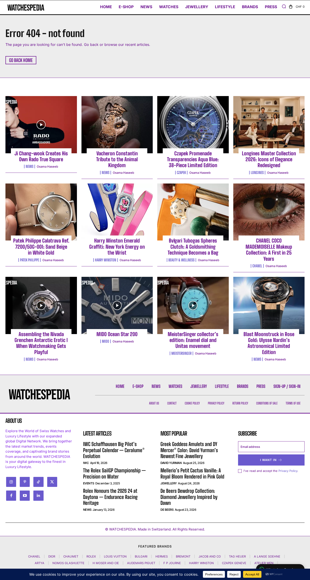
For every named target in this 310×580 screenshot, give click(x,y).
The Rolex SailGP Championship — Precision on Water (114, 473)
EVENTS (88, 483)
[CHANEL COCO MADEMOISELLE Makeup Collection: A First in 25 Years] (269, 212)
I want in (268, 460)
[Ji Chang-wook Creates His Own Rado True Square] (41, 124)
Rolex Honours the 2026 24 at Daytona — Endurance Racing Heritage (110, 497)
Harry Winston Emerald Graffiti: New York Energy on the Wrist (117, 247)
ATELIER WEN (263, 563)
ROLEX (91, 556)
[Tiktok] (38, 482)
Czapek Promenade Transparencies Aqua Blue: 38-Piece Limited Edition (193, 159)
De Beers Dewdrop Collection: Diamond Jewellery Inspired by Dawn (188, 497)
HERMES (161, 556)
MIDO (105, 341)
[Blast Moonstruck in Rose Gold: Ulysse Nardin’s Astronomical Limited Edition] (269, 305)
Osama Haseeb (47, 166)
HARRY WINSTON (105, 260)
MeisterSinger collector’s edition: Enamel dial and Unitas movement (193, 340)
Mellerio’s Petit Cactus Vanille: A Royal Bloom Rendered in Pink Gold (192, 473)
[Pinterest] (25, 482)
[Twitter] (52, 482)
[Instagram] (11, 482)
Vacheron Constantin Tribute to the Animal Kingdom (117, 159)
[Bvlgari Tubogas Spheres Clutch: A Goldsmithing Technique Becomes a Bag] (193, 212)
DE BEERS (166, 509)
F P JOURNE (172, 563)
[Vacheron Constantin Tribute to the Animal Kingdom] (117, 124)
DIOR (51, 556)
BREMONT (183, 556)
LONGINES (257, 172)
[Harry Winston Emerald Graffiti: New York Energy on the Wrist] (117, 212)
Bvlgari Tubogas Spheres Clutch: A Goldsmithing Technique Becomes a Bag (193, 247)
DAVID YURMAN (171, 463)
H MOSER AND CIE (106, 563)
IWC (86, 463)
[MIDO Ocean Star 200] (117, 305)
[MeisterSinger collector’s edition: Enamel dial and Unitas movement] (193, 305)
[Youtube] (25, 496)
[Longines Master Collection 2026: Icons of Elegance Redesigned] (269, 124)
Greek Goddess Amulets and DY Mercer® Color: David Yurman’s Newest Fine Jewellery (189, 450)
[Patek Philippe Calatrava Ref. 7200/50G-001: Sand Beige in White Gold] (41, 212)
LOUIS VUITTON (115, 556)
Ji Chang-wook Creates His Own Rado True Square (41, 156)
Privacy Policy (287, 471)
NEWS (29, 166)
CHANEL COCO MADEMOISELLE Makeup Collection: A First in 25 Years (269, 250)
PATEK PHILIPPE (29, 260)
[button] (283, 6)
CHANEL (257, 266)
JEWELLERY (168, 483)
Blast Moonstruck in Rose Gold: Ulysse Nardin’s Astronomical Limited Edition (269, 343)
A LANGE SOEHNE (267, 556)
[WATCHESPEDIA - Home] (24, 7)
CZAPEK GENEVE (234, 563)
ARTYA (39, 563)
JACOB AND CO (210, 556)
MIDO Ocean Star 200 (117, 334)
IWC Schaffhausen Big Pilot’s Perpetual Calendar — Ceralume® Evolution (114, 450)
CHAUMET (70, 556)
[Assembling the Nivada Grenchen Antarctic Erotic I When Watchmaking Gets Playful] (41, 305)
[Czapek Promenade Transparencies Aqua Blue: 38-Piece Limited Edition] (193, 124)
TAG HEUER (237, 556)
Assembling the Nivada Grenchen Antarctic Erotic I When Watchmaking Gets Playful (41, 343)
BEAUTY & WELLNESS (181, 260)
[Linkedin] (38, 496)
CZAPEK (181, 172)
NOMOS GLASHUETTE (68, 563)
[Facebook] (11, 496)
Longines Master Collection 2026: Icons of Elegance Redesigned (269, 159)
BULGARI (141, 556)
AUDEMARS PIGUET (141, 563)
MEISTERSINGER (181, 353)
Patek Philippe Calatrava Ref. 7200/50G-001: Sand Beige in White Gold (41, 247)
